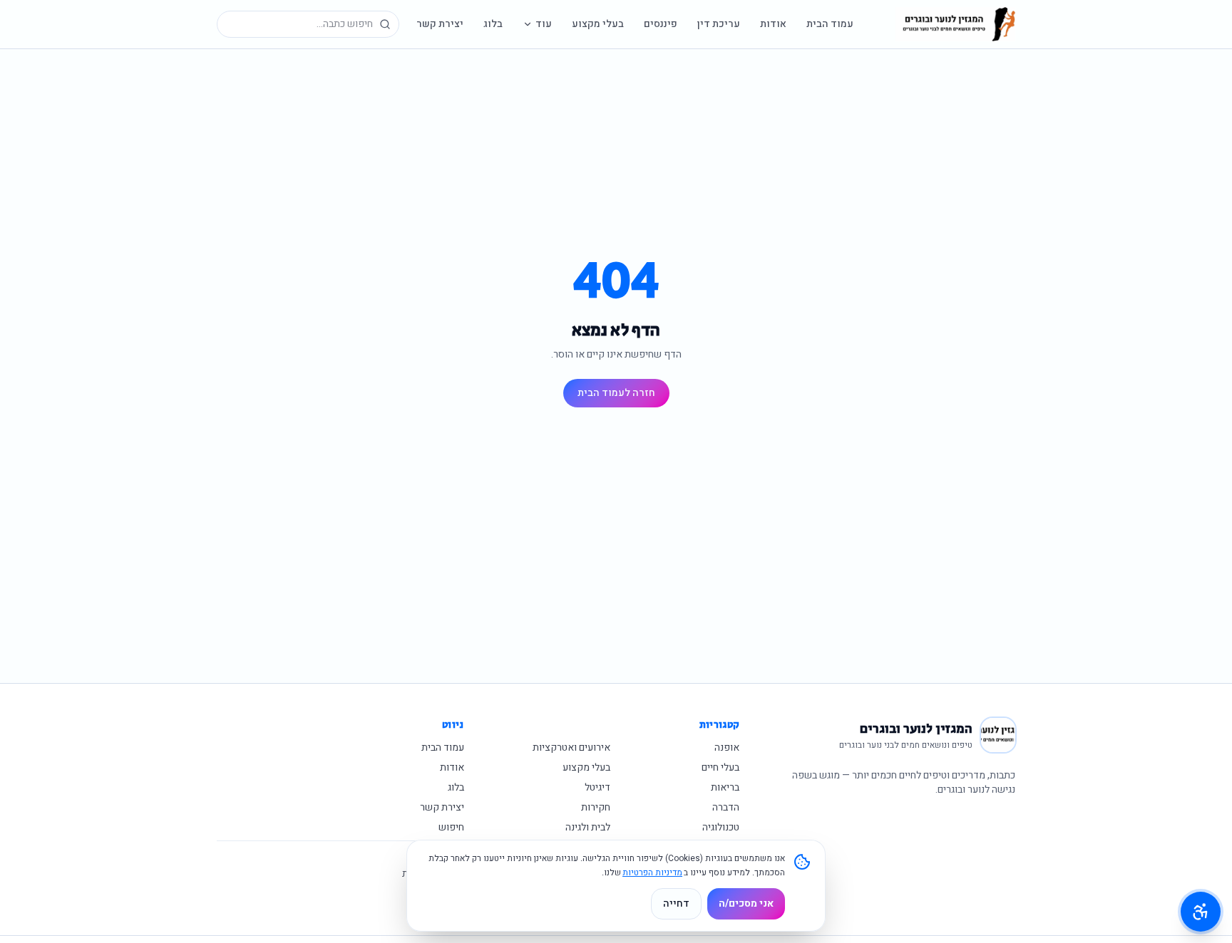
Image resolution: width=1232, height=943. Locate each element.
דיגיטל (597, 787)
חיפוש (451, 827)
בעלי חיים (720, 767)
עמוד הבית (829, 23)
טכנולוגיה (720, 827)
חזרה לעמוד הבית (616, 392)
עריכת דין (718, 23)
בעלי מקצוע (598, 23)
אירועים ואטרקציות (571, 747)
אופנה (726, 747)
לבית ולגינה (587, 827)
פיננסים (660, 23)
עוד (543, 23)
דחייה (676, 903)
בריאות (725, 787)
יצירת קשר (439, 23)
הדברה (725, 807)
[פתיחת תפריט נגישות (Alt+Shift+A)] (1201, 912)
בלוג (493, 23)
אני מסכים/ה (746, 903)
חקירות (595, 807)
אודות (773, 23)
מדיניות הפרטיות (652, 872)
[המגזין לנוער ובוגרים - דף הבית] (955, 24)
